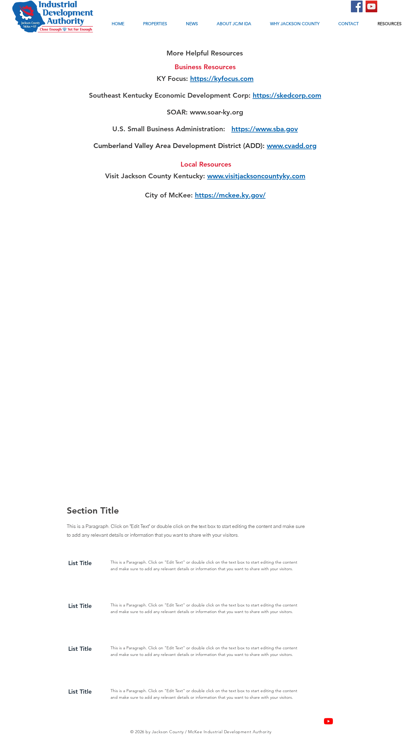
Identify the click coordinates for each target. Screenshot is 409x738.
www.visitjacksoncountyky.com (256, 176)
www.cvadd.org (291, 145)
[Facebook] (357, 6)
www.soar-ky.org (216, 112)
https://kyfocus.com (222, 78)
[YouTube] (371, 6)
